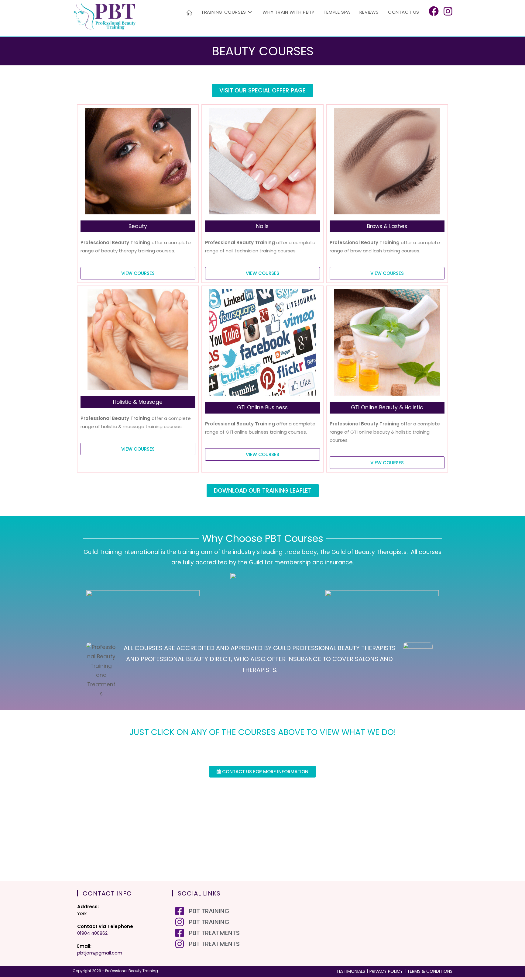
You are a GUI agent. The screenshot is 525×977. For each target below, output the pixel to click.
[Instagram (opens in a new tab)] (448, 11)
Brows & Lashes (387, 226)
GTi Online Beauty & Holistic (387, 407)
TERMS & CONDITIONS (429, 971)
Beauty (138, 226)
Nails (262, 226)
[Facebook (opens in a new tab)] (433, 11)
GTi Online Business (262, 407)
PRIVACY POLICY (386, 971)
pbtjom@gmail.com (99, 953)
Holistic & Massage (138, 402)
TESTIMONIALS (350, 971)
